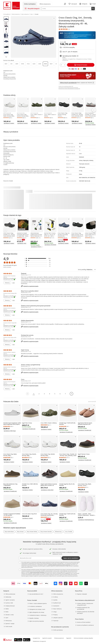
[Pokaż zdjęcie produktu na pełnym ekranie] (33, 37)
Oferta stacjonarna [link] (58, 594)
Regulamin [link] (68, 638)
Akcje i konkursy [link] (57, 609)
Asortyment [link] (56, 606)
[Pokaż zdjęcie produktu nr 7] (6, 52)
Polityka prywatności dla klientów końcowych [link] (85, 612)
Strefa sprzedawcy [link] (58, 630)
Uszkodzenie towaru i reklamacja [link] (37, 615)
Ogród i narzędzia (10, 600)
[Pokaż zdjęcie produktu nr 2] (6, 24)
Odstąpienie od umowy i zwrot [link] (37, 609)
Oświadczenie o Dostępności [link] (39, 641)
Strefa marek (8, 626)
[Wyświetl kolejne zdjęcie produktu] (6, 57)
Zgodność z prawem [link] (47, 638)
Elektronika (8, 597)
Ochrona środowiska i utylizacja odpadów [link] (83, 638)
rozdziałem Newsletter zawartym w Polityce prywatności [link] (59, 564)
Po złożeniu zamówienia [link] (35, 606)
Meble (7, 609)
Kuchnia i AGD (9, 603)
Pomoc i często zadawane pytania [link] (38, 603)
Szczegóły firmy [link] (36, 638)
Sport (6, 617)
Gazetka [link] (55, 600)
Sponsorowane (6, 113)
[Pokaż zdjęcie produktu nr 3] (6, 30)
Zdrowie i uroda (9, 614)
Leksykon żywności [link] (58, 617)
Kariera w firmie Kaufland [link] (83, 622)
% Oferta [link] (55, 597)
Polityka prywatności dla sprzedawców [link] (83, 608)
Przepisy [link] (55, 614)
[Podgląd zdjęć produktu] (6, 37)
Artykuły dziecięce (10, 606)
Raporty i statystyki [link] (82, 594)
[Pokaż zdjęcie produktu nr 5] (6, 41)
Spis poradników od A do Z (36, 594)
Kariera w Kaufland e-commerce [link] (85, 625)
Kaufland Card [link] (57, 603)
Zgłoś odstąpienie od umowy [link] (36, 612)
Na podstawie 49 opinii (10, 265)
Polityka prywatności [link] (59, 638)
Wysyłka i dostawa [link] (34, 618)
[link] (45, 4)
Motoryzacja (8, 620)
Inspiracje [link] (55, 620)
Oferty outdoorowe (10, 594)
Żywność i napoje (9, 623)
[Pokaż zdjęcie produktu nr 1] (6, 18)
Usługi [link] (54, 611)
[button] (38, 258)
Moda (6, 611)
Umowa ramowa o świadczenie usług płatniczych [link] (85, 604)
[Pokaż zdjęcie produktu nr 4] (6, 35)
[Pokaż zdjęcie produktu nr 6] (6, 46)
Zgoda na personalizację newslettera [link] (37, 572)
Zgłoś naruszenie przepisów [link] (36, 621)
